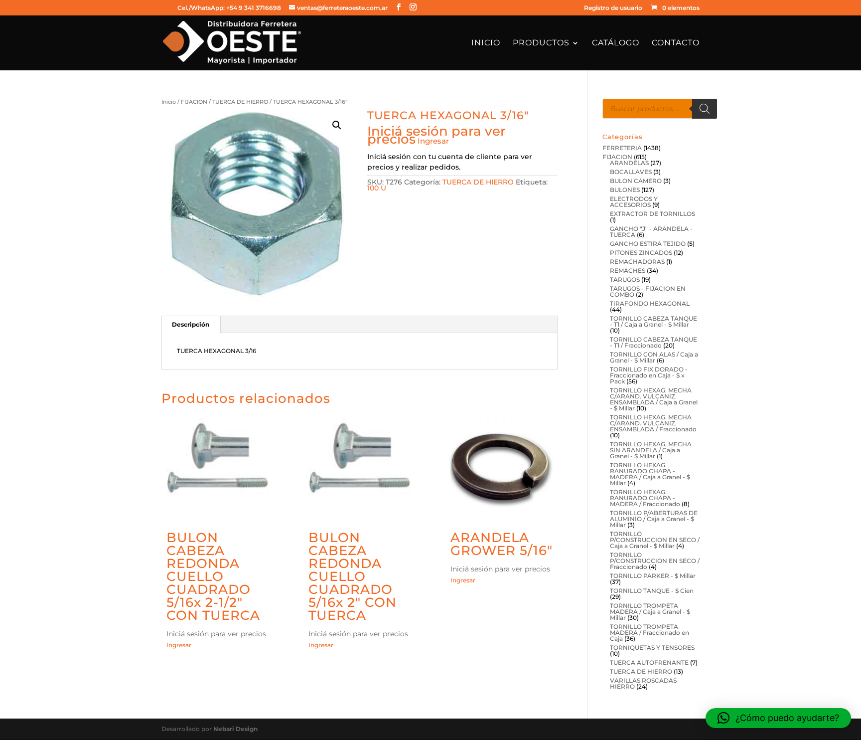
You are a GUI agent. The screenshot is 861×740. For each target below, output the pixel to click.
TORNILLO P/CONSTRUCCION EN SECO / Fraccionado (655, 560)
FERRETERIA (622, 148)
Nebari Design (235, 729)
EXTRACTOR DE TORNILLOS (652, 213)
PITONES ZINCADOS (641, 252)
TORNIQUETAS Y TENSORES (652, 647)
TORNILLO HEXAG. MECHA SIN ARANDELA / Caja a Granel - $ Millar (651, 450)
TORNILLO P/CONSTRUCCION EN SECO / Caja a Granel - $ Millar (655, 540)
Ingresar (433, 141)
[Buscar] (704, 109)
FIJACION (194, 101)
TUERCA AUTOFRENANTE (649, 662)
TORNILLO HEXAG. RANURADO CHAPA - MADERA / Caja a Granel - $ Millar (650, 474)
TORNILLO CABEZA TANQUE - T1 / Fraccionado (653, 342)
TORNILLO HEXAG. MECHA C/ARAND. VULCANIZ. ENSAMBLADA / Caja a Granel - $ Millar (654, 399)
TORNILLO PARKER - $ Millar (653, 575)
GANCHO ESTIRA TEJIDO (648, 243)
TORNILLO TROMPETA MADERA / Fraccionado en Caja (649, 632)
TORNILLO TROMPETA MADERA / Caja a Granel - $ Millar (650, 611)
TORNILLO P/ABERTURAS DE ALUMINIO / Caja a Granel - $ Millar (654, 519)
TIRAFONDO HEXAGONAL (650, 303)
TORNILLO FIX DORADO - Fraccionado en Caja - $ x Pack (649, 375)
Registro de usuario (613, 8)
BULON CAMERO (636, 181)
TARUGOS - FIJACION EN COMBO (648, 291)
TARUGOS (625, 279)
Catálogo (615, 43)
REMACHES (627, 270)
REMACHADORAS (637, 261)
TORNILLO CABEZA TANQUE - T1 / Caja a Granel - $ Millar (653, 321)
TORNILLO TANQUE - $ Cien (652, 590)
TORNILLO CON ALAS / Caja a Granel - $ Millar (654, 357)
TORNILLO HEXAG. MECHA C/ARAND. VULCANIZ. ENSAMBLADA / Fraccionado (653, 423)
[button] (337, 125)
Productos (541, 43)
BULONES (625, 189)
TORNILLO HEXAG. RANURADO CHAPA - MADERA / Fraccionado (645, 498)
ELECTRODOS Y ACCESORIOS (634, 201)
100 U (376, 188)
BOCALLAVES (631, 172)
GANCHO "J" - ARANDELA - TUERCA (651, 231)
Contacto (676, 43)
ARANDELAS (629, 163)
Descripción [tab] (190, 324)
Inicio (485, 43)
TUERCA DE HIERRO (240, 101)
